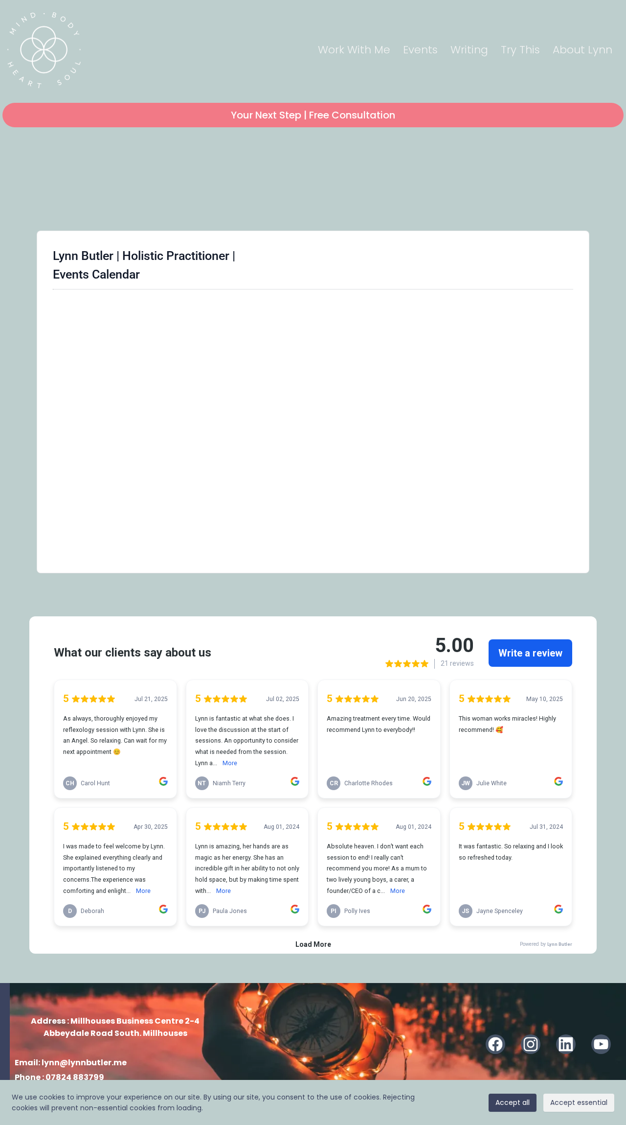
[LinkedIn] (565, 1044)
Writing (469, 49)
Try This (520, 49)
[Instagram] (530, 1044)
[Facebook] (495, 1044)
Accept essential (578, 1102)
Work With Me (354, 49)
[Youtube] (601, 1044)
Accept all (512, 1102)
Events (420, 49)
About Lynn (582, 49)
